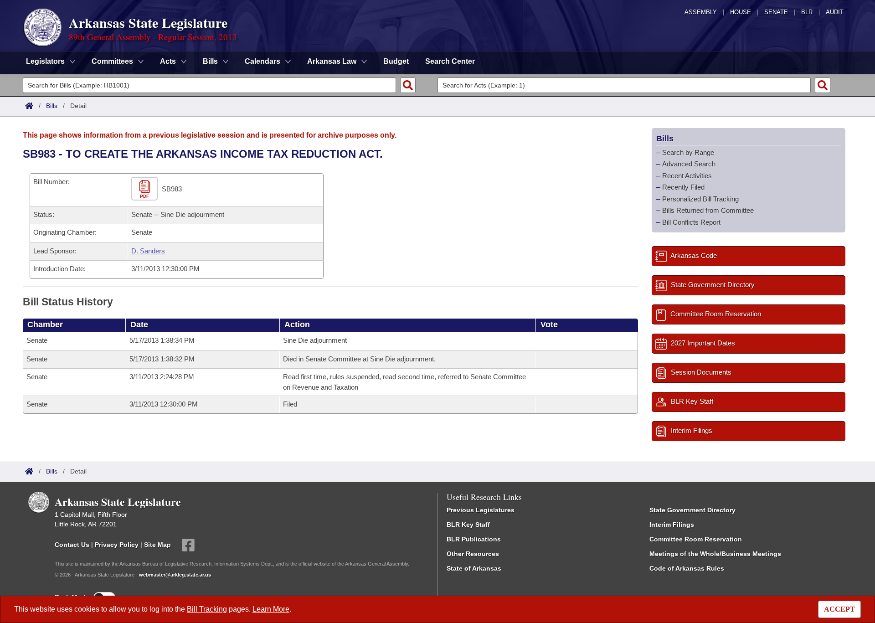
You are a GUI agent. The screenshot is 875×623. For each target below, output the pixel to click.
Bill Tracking (207, 609)
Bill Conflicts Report (691, 222)
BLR (807, 12)
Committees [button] (112, 61)
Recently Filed (683, 187)
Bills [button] (210, 61)
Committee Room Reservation (695, 539)
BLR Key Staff (468, 524)
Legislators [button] (45, 61)
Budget (396, 61)
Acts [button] (168, 61)
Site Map (157, 544)
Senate (776, 12)
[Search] (408, 85)
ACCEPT (839, 609)
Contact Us (72, 544)
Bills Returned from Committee (708, 210)
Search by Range (688, 152)
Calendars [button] (262, 61)
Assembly (701, 12)
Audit (835, 12)
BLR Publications (474, 539)
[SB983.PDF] (145, 189)
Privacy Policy (117, 544)
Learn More (270, 609)
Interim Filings (671, 524)
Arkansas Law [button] (331, 61)
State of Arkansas (474, 568)
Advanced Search (688, 164)
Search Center (450, 61)
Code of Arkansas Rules (686, 568)
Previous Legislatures (481, 510)
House (740, 12)
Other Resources (473, 553)
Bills (51, 105)
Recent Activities (687, 176)
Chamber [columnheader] (45, 324)
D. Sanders (148, 251)
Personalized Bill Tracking (700, 199)
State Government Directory (692, 510)
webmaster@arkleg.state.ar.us (175, 574)
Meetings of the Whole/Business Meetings (715, 553)
